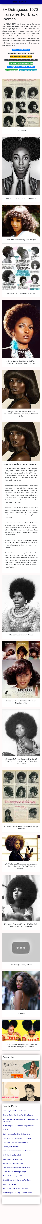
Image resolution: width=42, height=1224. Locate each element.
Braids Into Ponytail (9, 1184)
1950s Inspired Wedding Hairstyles (15, 1172)
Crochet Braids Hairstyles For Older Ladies (18, 1115)
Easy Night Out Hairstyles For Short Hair (17, 1138)
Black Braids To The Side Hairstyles (15, 1188)
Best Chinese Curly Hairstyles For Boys (16, 1180)
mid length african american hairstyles (21, 67)
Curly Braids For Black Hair (12, 1159)
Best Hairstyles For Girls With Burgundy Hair (18, 1126)
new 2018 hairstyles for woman (21, 56)
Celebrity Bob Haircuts (10, 1146)
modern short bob (11, 70)
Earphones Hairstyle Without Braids (15, 1142)
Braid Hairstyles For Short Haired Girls (16, 1134)
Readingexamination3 (20, 2)
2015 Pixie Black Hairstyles (12, 1130)
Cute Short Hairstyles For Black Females (17, 1151)
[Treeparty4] (21, 1091)
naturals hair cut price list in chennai (21, 53)
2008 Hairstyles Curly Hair (12, 1155)
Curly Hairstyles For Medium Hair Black (16, 1167)
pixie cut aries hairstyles (28, 70)
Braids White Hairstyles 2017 (13, 1176)
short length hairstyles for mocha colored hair (21, 60)
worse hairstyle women (21, 50)
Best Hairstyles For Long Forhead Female (17, 1192)
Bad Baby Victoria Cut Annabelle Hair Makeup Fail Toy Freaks (20, 1120)
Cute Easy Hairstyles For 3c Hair (14, 1111)
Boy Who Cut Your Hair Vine (13, 1163)
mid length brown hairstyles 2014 (21, 63)
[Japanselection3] (21, 1069)
